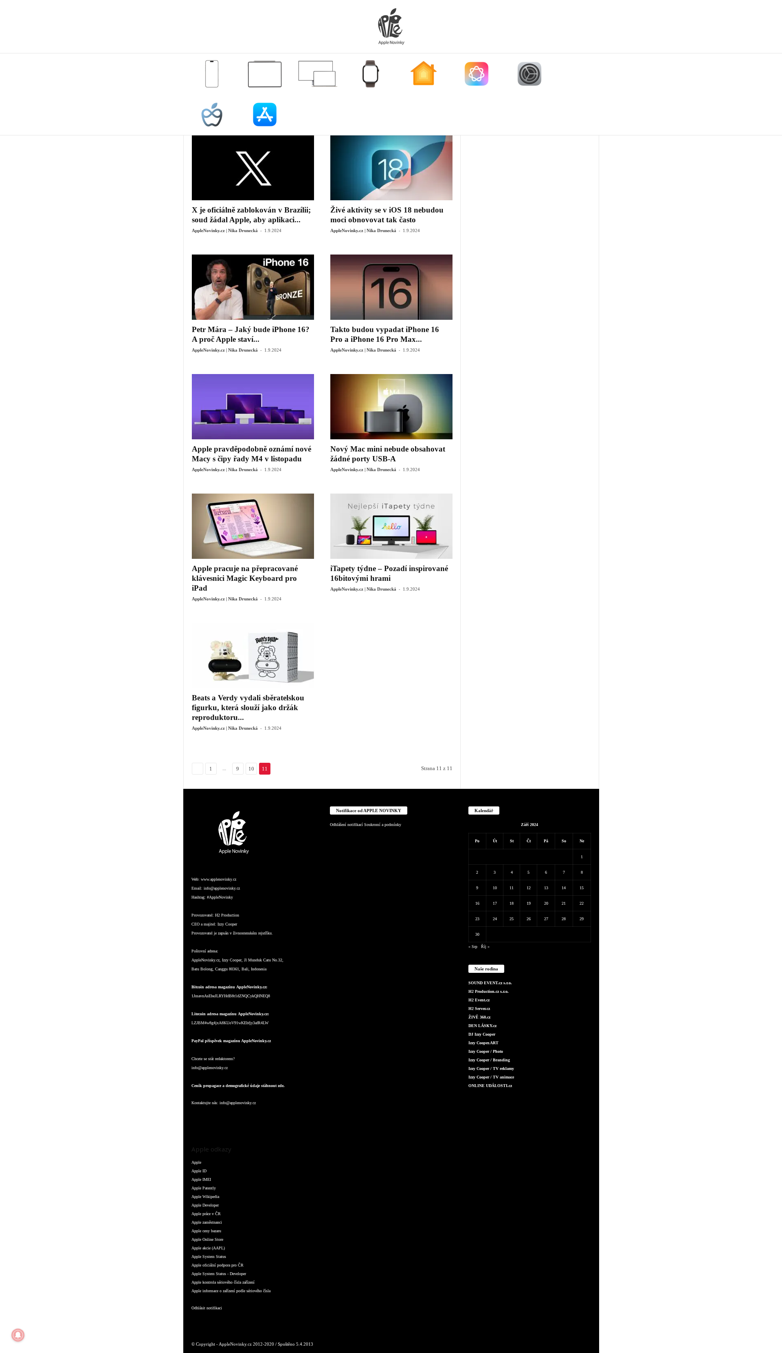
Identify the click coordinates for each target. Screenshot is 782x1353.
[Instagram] (216, 1119)
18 (512, 903)
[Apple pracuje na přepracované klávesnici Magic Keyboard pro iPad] (253, 526)
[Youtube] (296, 1119)
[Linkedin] (232, 1119)
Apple (196, 1162)
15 (582, 888)
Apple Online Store (207, 1239)
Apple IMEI (201, 1179)
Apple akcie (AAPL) (208, 1248)
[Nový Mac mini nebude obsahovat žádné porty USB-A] (391, 406)
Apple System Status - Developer (218, 1273)
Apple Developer (205, 1205)
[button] (587, 94)
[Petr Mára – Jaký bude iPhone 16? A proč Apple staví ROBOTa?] (253, 287)
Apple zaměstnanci (206, 1222)
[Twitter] (281, 1119)
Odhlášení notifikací (346, 824)
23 (477, 919)
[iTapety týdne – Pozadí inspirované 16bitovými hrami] (391, 526)
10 (251, 769)
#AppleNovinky (220, 897)
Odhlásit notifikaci (206, 1308)
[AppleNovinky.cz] (391, 26)
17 (495, 903)
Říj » (485, 946)
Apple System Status (208, 1256)
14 (564, 888)
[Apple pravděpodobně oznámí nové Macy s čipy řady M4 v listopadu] (253, 406)
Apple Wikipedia (205, 1196)
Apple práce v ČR (206, 1213)
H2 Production (227, 915)
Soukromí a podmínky (382, 824)
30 (477, 934)
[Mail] (248, 1119)
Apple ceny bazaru (206, 1231)
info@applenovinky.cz (222, 888)
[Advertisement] (530, 257)
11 (512, 888)
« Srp (472, 946)
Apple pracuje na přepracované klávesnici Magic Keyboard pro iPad (245, 578)
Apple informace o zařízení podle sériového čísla (230, 1291)
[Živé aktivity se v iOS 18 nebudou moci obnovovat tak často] (391, 167)
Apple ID (198, 1171)
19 (529, 903)
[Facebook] (199, 1119)
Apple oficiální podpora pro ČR (217, 1265)
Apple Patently (203, 1188)
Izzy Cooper (227, 924)
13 (546, 888)
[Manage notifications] (17, 1335)
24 (495, 919)
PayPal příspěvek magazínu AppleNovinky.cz (231, 1041)
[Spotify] (265, 1119)
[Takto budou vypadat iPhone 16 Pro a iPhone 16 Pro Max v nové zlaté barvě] (391, 287)
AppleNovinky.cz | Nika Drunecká (225, 230)
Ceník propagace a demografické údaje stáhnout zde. (238, 1085)
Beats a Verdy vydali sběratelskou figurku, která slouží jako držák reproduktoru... (248, 707)
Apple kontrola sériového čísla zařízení (223, 1282)
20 (546, 903)
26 (529, 919)
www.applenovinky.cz (218, 879)
